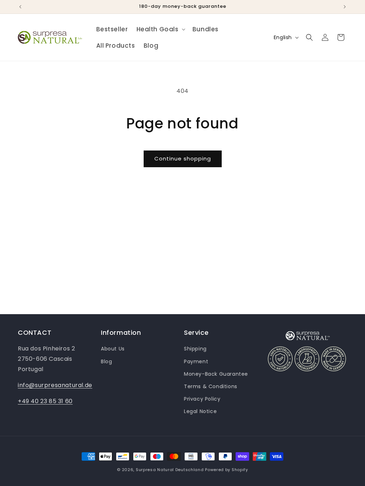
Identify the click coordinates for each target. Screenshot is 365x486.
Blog (106, 361)
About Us (113, 348)
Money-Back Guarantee (216, 373)
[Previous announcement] (20, 7)
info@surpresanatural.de (55, 385)
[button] (160, 29)
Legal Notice (200, 411)
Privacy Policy (202, 398)
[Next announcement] (345, 7)
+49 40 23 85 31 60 (45, 401)
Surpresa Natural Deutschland (170, 469)
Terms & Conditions (210, 386)
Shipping (195, 348)
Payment (196, 361)
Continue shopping (182, 158)
